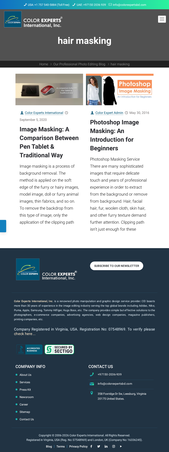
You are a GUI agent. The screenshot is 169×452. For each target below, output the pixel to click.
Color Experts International (44, 113)
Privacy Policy (78, 446)
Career (24, 404)
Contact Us (27, 419)
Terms (60, 446)
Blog (49, 446)
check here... (25, 334)
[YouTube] (121, 446)
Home (43, 64)
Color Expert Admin (109, 113)
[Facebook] (91, 446)
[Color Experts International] (33, 19)
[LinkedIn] (106, 446)
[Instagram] (113, 446)
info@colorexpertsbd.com (129, 4)
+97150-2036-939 (110, 374)
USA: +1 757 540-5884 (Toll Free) (48, 4)
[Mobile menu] (162, 19)
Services (25, 382)
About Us (25, 374)
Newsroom (27, 397)
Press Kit (25, 389)
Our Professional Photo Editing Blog (79, 64)
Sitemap (25, 411)
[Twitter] (99, 446)
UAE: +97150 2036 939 (91, 4)
